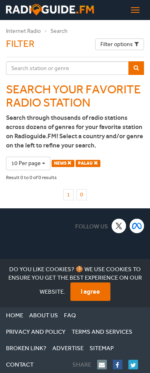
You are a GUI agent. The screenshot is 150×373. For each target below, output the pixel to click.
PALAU (86, 163)
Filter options (116, 44)
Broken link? (26, 348)
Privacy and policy (36, 331)
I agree (90, 291)
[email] (105, 364)
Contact (20, 364)
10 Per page (26, 163)
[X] (119, 226)
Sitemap (102, 348)
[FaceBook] (120, 364)
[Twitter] (136, 364)
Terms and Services (102, 331)
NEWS (60, 163)
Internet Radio (23, 31)
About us (43, 315)
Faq (70, 315)
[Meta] (137, 226)
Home (14, 315)
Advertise (68, 348)
